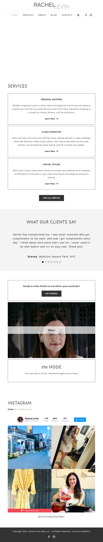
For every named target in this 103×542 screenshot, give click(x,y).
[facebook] (86, 15)
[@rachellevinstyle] (20, 419)
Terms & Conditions (81, 531)
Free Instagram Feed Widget (52, 517)
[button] (78, 15)
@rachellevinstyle (22, 409)
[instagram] (91, 15)
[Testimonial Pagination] (43, 262)
